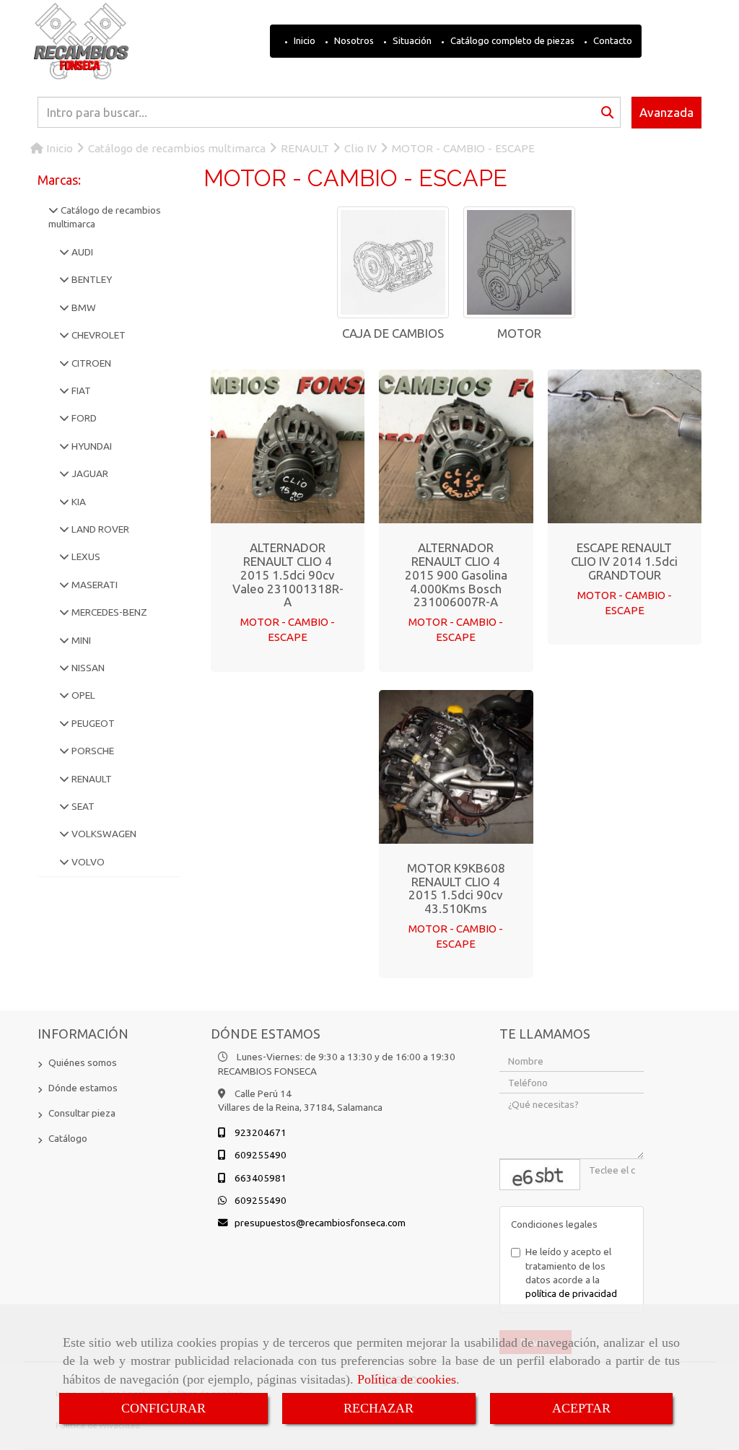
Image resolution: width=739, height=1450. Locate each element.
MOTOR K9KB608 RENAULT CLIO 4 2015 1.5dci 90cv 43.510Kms (456, 888)
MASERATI (93, 584)
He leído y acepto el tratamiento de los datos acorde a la (571, 1272)
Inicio (303, 40)
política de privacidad (571, 1293)
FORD (83, 418)
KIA (77, 501)
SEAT (82, 806)
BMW (82, 307)
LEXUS (84, 556)
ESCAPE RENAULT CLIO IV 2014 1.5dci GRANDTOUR (624, 561)
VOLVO (87, 862)
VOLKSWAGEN (102, 833)
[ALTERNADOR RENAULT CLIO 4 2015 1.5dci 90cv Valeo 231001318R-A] (288, 447)
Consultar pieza (81, 1113)
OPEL (82, 695)
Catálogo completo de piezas (511, 40)
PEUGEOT (92, 723)
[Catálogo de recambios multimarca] (53, 210)
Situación (411, 40)
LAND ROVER (99, 529)
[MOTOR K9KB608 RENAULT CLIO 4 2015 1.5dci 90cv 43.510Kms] (456, 766)
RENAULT (90, 779)
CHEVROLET (97, 335)
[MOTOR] (519, 262)
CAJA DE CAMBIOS (393, 333)
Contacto (611, 40)
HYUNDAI (90, 446)
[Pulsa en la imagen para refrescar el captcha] (540, 1174)
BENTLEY (90, 279)
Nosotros (353, 40)
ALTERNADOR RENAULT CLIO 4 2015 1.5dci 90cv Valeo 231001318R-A (288, 574)
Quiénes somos (82, 1062)
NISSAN (87, 667)
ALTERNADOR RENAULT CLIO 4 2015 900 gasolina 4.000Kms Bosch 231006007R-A (456, 574)
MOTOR (519, 333)
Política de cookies (406, 1379)
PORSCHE (91, 750)
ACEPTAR (581, 1408)
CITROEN (90, 363)
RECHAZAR (379, 1408)
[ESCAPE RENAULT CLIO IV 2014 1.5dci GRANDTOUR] (624, 447)
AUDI (81, 252)
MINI (80, 640)
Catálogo (67, 1138)
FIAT (80, 390)
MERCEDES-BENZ (108, 612)
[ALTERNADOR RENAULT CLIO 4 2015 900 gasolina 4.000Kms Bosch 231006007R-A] (456, 447)
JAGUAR (88, 473)
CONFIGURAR (163, 1408)
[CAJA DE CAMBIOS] (393, 262)
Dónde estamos (83, 1087)
